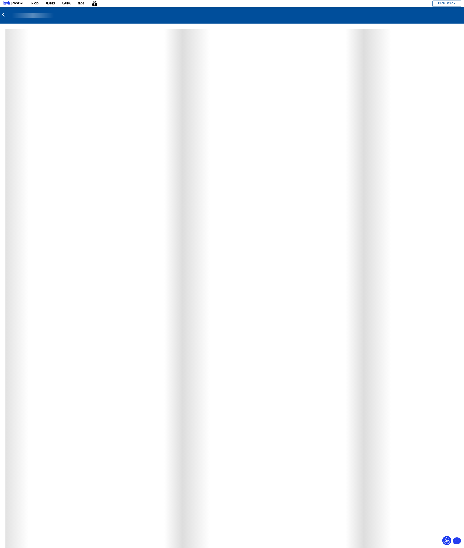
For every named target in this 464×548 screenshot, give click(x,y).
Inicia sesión (446, 3)
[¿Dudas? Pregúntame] (446, 540)
